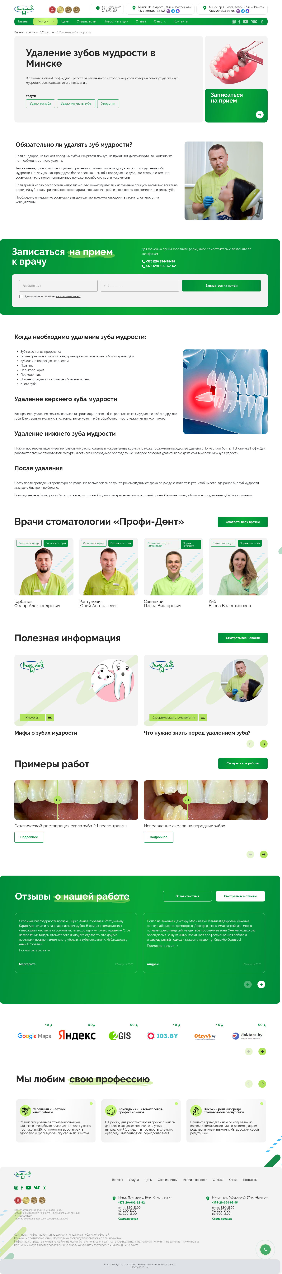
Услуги (134, 1180)
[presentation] (250, 744)
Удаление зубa (40, 103)
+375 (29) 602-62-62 (151, 10)
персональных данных (68, 296)
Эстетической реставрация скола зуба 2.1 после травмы (70, 826)
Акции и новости (195, 1180)
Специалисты (167, 1180)
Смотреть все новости (243, 638)
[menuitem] (23, 21)
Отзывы (218, 1180)
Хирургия (108, 103)
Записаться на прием (227, 97)
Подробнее (29, 837)
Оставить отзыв (187, 896)
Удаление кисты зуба (76, 103)
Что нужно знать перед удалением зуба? (197, 733)
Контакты (250, 1180)
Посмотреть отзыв (32, 950)
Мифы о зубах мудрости (45, 733)
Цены (148, 1180)
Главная (117, 1180)
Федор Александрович (37, 603)
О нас (233, 1180)
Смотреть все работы (243, 763)
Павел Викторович (162, 603)
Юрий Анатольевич (98, 603)
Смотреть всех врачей (243, 522)
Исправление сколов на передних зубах (184, 826)
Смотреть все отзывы (240, 896)
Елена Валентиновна (230, 603)
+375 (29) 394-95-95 (222, 10)
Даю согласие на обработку (53, 296)
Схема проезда (128, 1218)
